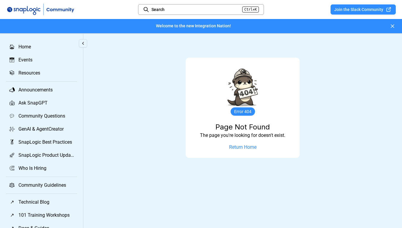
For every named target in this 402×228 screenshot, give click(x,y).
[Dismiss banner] (392, 26)
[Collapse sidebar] (83, 43)
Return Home (242, 147)
